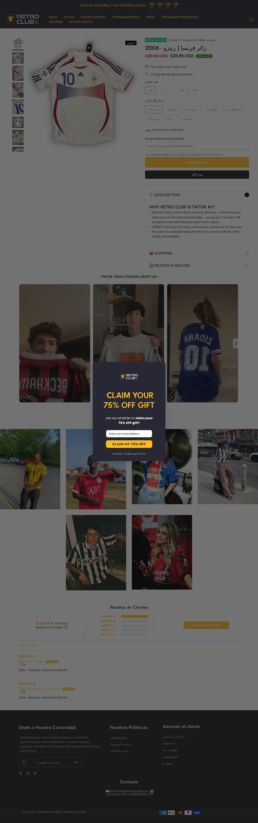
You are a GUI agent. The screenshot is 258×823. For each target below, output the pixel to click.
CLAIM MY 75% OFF (129, 444)
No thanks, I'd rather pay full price (129, 453)
